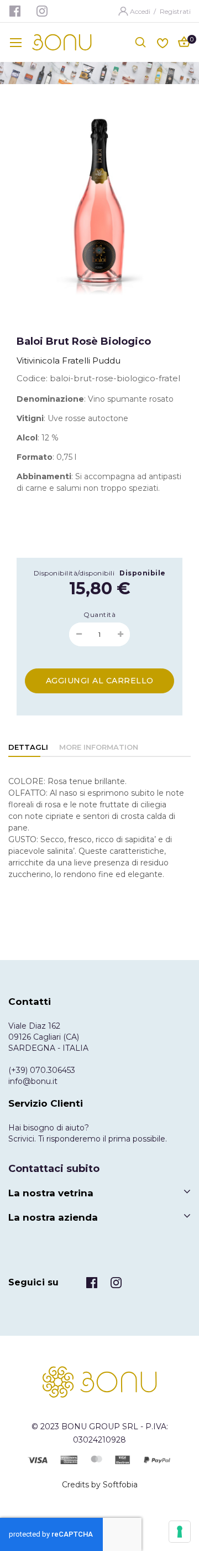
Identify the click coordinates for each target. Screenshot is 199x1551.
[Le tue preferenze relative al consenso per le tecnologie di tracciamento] (179, 1531)
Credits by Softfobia (100, 1485)
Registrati (175, 11)
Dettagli (28, 747)
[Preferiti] (162, 42)
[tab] (28, 748)
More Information (98, 747)
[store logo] (62, 42)
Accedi (141, 11)
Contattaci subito (54, 1169)
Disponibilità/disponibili (74, 573)
